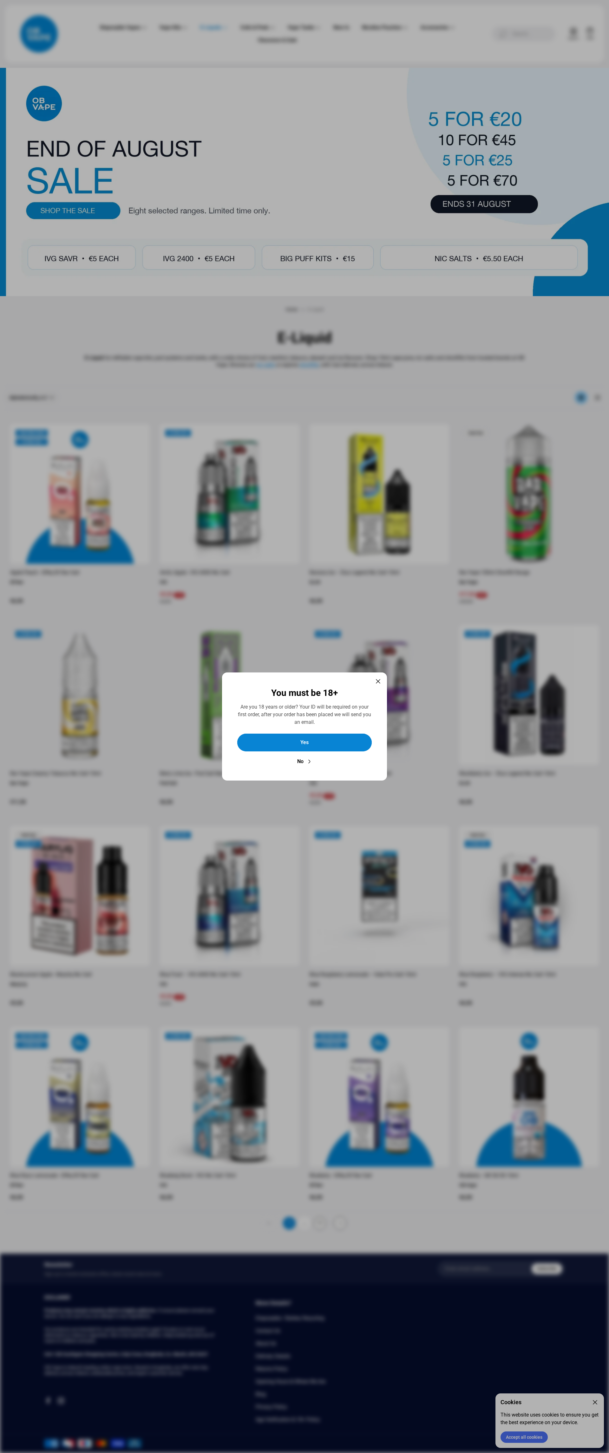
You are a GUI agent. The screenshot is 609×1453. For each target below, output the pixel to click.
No (300, 761)
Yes (304, 742)
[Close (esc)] (378, 681)
